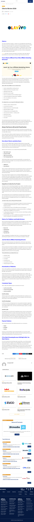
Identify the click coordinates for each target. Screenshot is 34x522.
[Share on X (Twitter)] (7, 14)
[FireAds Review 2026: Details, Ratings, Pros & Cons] (25, 376)
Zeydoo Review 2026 (5, 409)
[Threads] (28, 489)
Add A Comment (17, 414)
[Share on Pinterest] (8, 14)
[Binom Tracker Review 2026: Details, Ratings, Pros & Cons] (25, 403)
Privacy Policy (26, 493)
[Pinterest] (32, 488)
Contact (8, 491)
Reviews (3, 6)
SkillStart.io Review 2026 (22, 358)
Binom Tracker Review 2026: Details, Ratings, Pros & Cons (24, 410)
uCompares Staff (7, 11)
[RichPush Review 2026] (9, 390)
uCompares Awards (20, 493)
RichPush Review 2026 (6, 396)
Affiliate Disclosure (31, 493)
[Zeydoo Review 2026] (9, 403)
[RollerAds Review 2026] (25, 390)
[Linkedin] (30, 488)
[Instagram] (28, 488)
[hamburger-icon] (17, 1)
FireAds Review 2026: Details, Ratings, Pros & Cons (24, 383)
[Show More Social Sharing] (10, 14)
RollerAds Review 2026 (22, 396)
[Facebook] (26, 488)
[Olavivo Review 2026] (17, 38)
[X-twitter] (30, 489)
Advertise (14, 491)
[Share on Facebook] (5, 14)
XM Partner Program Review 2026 (10, 358)
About (4, 491)
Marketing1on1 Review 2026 (7, 382)
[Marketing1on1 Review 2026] (9, 376)
